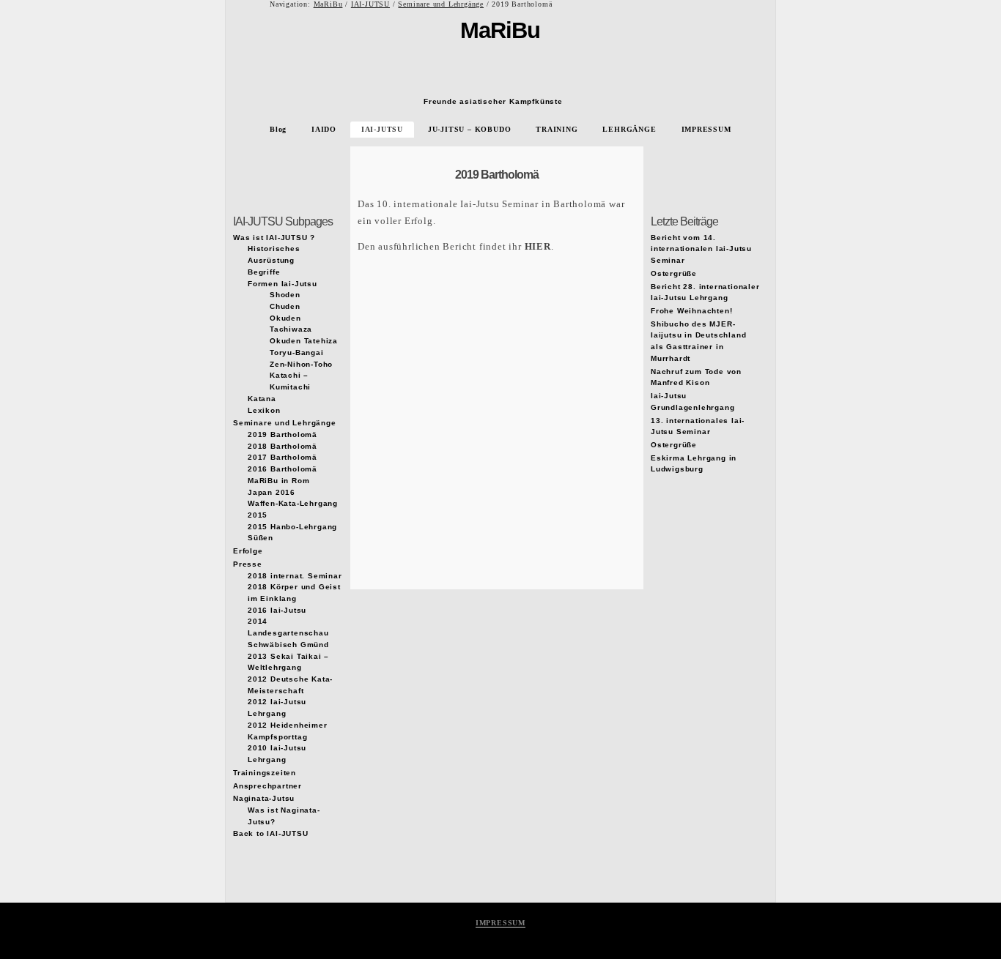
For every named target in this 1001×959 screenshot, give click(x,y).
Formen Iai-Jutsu (282, 284)
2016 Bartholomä (282, 469)
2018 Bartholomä (282, 446)
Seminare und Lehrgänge (441, 4)
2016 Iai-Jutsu (277, 610)
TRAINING (556, 129)
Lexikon (264, 410)
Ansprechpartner (267, 786)
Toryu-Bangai (297, 352)
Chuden (285, 306)
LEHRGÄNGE (629, 129)
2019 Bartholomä (497, 174)
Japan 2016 (271, 492)
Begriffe (264, 272)
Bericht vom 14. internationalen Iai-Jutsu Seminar (701, 249)
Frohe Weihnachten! (691, 311)
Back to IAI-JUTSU (271, 833)
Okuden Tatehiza (304, 341)
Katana (262, 399)
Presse (247, 564)
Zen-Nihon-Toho (301, 364)
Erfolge (248, 551)
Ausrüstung (271, 260)
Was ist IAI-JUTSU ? (274, 238)
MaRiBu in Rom (278, 481)
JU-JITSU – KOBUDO (469, 129)
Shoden (285, 295)
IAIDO (323, 129)
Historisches (274, 249)
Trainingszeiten (264, 773)
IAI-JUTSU (370, 4)
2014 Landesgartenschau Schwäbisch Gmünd (288, 632)
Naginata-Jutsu (264, 798)
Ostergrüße (674, 273)
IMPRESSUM (706, 129)
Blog (278, 129)
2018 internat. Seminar (295, 576)
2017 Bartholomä (282, 457)
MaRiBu (328, 4)
